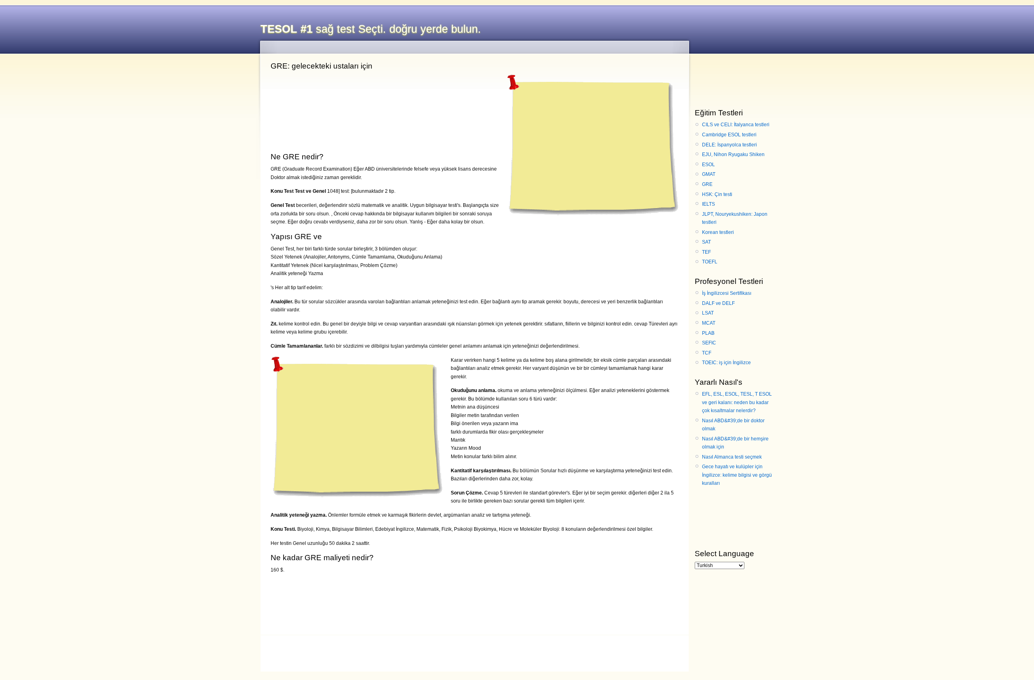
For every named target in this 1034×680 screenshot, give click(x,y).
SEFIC (709, 343)
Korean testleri (718, 232)
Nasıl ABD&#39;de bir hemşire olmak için (735, 443)
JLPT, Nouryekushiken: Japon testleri (734, 218)
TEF (706, 252)
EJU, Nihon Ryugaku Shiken (733, 154)
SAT (706, 242)
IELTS (708, 204)
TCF (706, 353)
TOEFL (709, 262)
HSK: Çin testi (717, 194)
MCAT (708, 323)
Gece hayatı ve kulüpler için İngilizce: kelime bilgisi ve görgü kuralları (737, 475)
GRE (707, 184)
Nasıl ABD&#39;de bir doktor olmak (733, 425)
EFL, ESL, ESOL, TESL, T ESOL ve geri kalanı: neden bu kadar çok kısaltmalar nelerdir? (737, 402)
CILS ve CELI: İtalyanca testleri (735, 124)
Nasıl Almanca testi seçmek (732, 457)
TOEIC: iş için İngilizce (726, 362)
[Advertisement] (591, 142)
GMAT (708, 174)
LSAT (708, 313)
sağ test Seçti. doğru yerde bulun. (371, 29)
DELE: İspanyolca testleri (729, 145)
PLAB (708, 333)
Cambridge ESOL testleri (729, 135)
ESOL (708, 164)
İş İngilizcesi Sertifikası (726, 293)
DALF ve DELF (718, 303)
